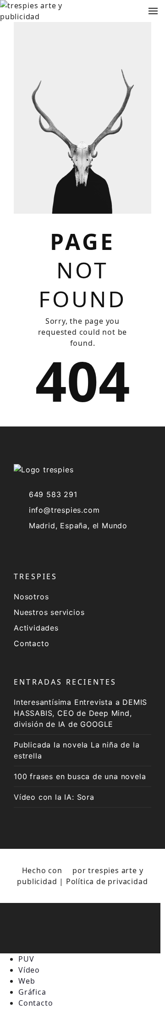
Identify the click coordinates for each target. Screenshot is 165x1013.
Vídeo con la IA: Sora (54, 797)
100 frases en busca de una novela (80, 776)
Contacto (31, 643)
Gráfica (32, 992)
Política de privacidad (107, 881)
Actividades (36, 627)
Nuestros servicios (49, 612)
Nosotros (31, 596)
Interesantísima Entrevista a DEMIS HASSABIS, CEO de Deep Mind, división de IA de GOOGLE (80, 713)
